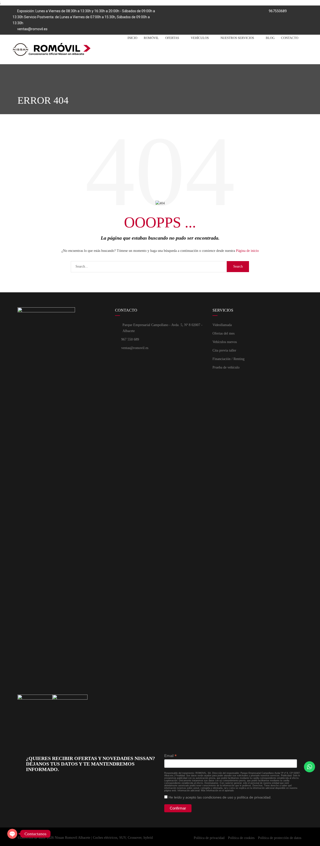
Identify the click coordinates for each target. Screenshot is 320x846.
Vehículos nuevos (224, 342)
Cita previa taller (224, 350)
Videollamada (222, 325)
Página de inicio (247, 251)
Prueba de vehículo (226, 367)
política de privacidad (253, 797)
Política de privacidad (209, 838)
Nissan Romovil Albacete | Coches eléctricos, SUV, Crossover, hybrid (104, 838)
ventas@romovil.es (32, 29)
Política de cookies (241, 838)
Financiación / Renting (228, 359)
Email (170, 756)
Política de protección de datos (279, 838)
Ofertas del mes (223, 333)
